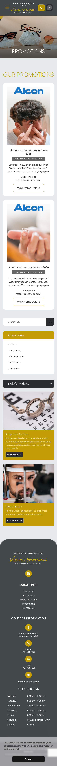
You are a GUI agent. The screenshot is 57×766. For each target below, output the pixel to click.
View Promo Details (28, 188)
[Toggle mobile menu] (7, 7)
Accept (28, 759)
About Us (12, 344)
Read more (12, 454)
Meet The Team (16, 356)
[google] (28, 573)
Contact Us (14, 368)
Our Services (14, 350)
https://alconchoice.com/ (28, 180)
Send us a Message (28, 682)
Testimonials (14, 362)
